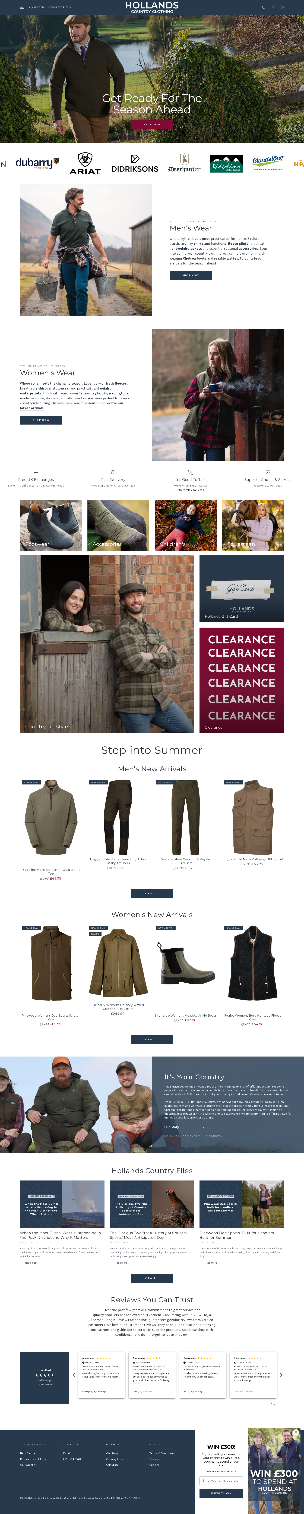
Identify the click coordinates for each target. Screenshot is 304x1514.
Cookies (154, 1465)
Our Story (112, 1453)
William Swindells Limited (70, 1498)
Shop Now (152, 124)
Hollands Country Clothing (41, 1498)
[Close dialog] (296, 1432)
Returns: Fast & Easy (33, 1459)
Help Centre (28, 1453)
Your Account (28, 1465)
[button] (263, 7)
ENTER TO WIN (221, 1493)
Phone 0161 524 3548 (190, 489)
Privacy (154, 1459)
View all (152, 893)
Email (67, 1453)
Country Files (114, 1459)
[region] (177, 1375)
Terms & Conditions (162, 1453)
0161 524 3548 (72, 1459)
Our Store (112, 1465)
